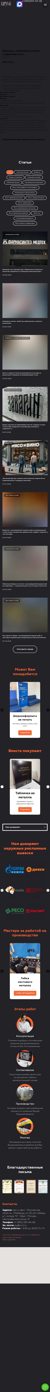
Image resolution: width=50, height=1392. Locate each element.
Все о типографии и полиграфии (25, 187)
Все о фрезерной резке (14, 198)
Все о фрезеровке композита (24, 208)
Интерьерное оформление (24, 193)
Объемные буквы (13, 182)
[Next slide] (47, 709)
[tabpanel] (25, 879)
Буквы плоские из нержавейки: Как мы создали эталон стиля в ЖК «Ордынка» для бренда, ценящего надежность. (23, 426)
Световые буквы (22, 172)
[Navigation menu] (45, 5)
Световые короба (33, 177)
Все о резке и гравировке (25, 223)
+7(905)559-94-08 (32, 1)
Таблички (36, 213)
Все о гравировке (24, 203)
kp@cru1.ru (21, 1225)
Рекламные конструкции (34, 182)
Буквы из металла (15, 177)
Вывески (37, 172)
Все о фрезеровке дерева (18, 213)
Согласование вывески (24, 218)
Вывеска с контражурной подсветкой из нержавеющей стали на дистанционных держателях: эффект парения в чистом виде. (25, 532)
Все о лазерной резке (36, 198)
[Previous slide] (2, 709)
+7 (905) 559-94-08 (24, 1222)
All (10, 172)
